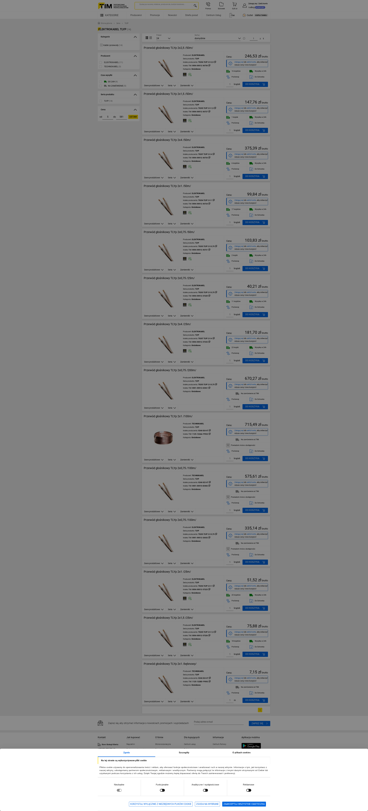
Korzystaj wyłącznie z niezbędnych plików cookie (160, 804)
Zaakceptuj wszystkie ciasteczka (244, 804)
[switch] (162, 790)
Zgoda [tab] (126, 752)
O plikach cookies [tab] (241, 752)
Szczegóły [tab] (184, 752)
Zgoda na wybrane (207, 804)
